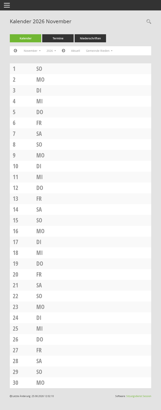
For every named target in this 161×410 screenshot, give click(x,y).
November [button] (31, 51)
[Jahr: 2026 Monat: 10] (15, 50)
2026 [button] (50, 51)
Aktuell (75, 51)
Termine (58, 38)
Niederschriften (90, 38)
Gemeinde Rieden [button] (98, 51)
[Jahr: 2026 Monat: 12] (63, 50)
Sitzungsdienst (138, 396)
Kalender (26, 38)
